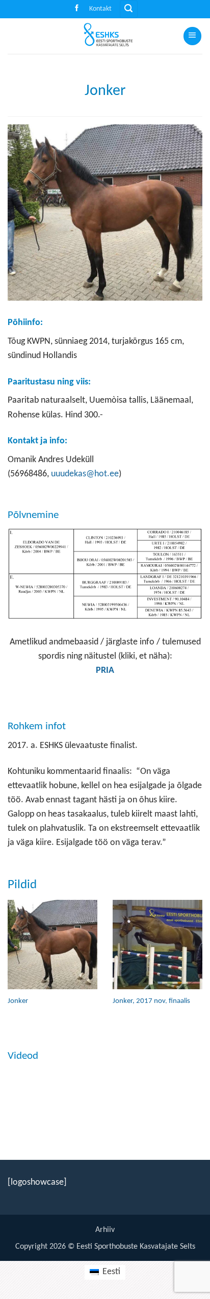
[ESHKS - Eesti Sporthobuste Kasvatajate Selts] (105, 36)
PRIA (105, 670)
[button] (129, 9)
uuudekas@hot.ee (85, 474)
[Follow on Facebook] (76, 9)
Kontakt (100, 9)
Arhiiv (105, 1230)
